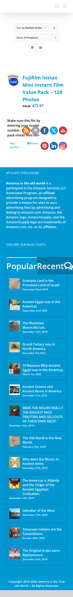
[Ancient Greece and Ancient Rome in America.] (14, 389)
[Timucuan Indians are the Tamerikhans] (14, 532)
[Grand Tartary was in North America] (14, 347)
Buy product (14, 145)
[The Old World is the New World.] (14, 441)
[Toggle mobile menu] (65, 6)
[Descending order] (54, 28)
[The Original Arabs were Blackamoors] (14, 553)
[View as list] (40, 48)
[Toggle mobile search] (57, 6)
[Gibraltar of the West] (14, 513)
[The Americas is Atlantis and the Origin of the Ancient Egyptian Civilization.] (14, 483)
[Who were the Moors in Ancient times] (14, 462)
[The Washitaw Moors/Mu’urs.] (14, 326)
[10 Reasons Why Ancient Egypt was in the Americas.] (14, 368)
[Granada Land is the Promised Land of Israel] (14, 283)
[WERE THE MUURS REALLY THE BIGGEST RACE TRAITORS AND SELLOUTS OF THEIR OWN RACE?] (14, 411)
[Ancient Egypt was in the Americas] (14, 305)
